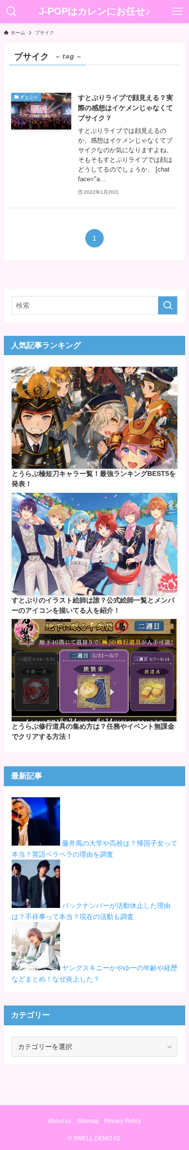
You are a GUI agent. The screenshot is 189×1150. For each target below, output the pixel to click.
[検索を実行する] (167, 305)
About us (59, 1121)
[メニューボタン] (177, 11)
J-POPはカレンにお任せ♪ (94, 11)
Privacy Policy (122, 1121)
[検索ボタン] (11, 11)
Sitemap (88, 1121)
